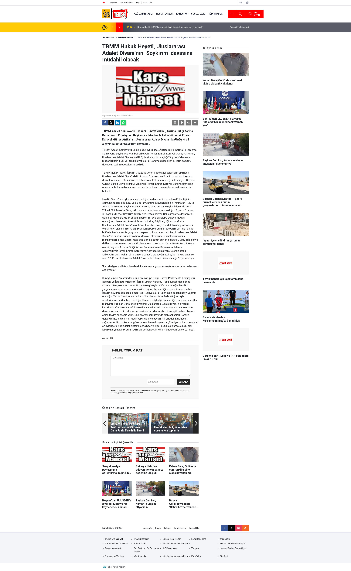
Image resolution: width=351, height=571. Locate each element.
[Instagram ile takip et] (238, 528)
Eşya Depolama (198, 539)
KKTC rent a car (169, 548)
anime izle (225, 539)
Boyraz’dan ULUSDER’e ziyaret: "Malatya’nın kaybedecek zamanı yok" (170, 27)
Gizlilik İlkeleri (180, 528)
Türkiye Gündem (125, 37)
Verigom (195, 548)
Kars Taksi (196, 556)
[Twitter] (111, 122)
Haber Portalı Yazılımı (116, 567)
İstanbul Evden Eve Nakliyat (233, 548)
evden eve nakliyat (114, 539)
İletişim (167, 528)
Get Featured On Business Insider (146, 550)
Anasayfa (110, 37)
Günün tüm (239, 27)
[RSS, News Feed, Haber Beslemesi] (245, 528)
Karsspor (182, 13)
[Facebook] (105, 122)
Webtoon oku (140, 556)
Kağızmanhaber (143, 13)
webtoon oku (140, 543)
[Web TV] (240, 2)
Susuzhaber (198, 13)
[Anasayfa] (103, 3)
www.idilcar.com (141, 539)
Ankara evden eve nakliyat (232, 543)
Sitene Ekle (147, 3)
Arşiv (138, 3)
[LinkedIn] (117, 122)
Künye (158, 528)
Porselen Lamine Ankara (116, 543)
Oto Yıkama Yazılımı (114, 556)
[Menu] (232, 14)
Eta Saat (224, 556)
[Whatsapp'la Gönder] (123, 122)
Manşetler (113, 3)
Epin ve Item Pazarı (171, 539)
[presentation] (112, 27)
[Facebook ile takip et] (224, 528)
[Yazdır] (175, 122)
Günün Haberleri (126, 3)
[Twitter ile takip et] (231, 528)
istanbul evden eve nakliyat (175, 543)
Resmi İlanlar (164, 13)
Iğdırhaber (216, 13)
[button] (181, 122)
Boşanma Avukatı (113, 548)
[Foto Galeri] (247, 2)
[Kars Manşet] (115, 13)
